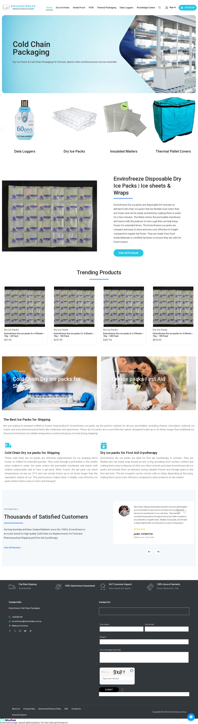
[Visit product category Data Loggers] (25, 120)
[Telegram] (30, 631)
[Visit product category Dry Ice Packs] (74, 120)
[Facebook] (10, 631)
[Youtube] (25, 631)
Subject (103, 637)
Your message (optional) (110, 650)
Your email (149, 624)
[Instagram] (20, 631)
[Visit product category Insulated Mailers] (124, 120)
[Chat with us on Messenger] (191, 717)
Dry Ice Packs (11, 329)
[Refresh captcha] (131, 670)
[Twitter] (15, 631)
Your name (104, 624)
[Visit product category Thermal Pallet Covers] (173, 120)
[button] (159, 7)
